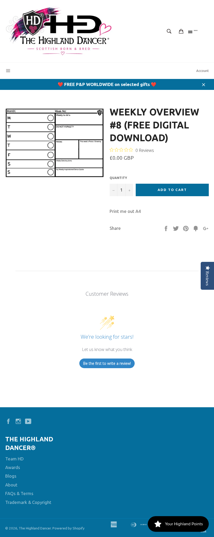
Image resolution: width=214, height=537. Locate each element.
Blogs (10, 475)
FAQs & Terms (19, 493)
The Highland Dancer (35, 528)
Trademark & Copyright (28, 502)
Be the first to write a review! (107, 363)
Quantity (118, 178)
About (11, 484)
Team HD (14, 458)
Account (202, 70)
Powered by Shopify (68, 528)
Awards (12, 467)
